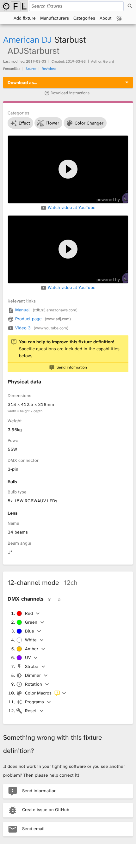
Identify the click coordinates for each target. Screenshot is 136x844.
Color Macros (38, 693)
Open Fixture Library (14, 6)
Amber (31, 648)
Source (31, 68)
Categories (84, 18)
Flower (52, 123)
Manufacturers (54, 18)
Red (29, 613)
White (31, 640)
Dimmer (33, 675)
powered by (108, 199)
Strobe (31, 666)
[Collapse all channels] (59, 599)
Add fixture (25, 18)
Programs (34, 702)
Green (31, 622)
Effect (24, 123)
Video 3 (41, 328)
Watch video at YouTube (71, 207)
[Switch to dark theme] (119, 18)
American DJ (27, 40)
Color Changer (89, 123)
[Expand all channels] (49, 599)
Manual (45, 310)
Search (130, 6)
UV (28, 657)
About (106, 18)
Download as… (22, 82)
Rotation (33, 684)
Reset (31, 710)
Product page (42, 318)
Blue (29, 631)
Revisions (49, 68)
